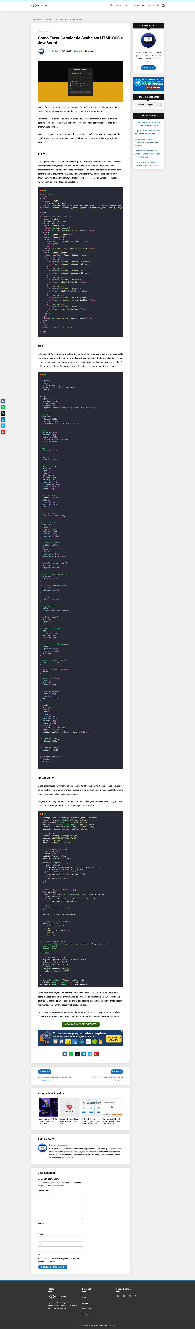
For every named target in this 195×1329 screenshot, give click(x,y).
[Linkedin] (83, 1054)
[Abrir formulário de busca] (163, 6)
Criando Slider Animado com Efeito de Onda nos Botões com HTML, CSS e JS (147, 154)
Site (39, 1245)
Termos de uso (87, 1314)
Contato (85, 1303)
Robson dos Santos (53, 51)
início (84, 1298)
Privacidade (86, 1308)
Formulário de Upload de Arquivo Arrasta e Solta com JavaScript (112, 1121)
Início (34, 19)
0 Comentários (78, 51)
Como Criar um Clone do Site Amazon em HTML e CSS (107, 1078)
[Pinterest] (96, 1054)
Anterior (45, 1072)
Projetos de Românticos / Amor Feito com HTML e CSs (69, 1121)
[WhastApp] (71, 1054)
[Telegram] (90, 1054)
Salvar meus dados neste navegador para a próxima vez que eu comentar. (59, 1260)
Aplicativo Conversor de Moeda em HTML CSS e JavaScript (54, 1078)
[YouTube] (124, 1296)
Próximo (116, 1072)
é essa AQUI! (68, 1158)
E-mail (41, 1234)
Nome (41, 1223)
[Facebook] (65, 1054)
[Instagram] (130, 1296)
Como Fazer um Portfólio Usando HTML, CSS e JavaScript (48, 1121)
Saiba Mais (148, 68)
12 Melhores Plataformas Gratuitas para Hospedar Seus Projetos (147, 142)
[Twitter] (77, 1054)
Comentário (43, 1191)
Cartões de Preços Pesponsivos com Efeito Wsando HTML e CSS (90, 1121)
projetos (39, 19)
